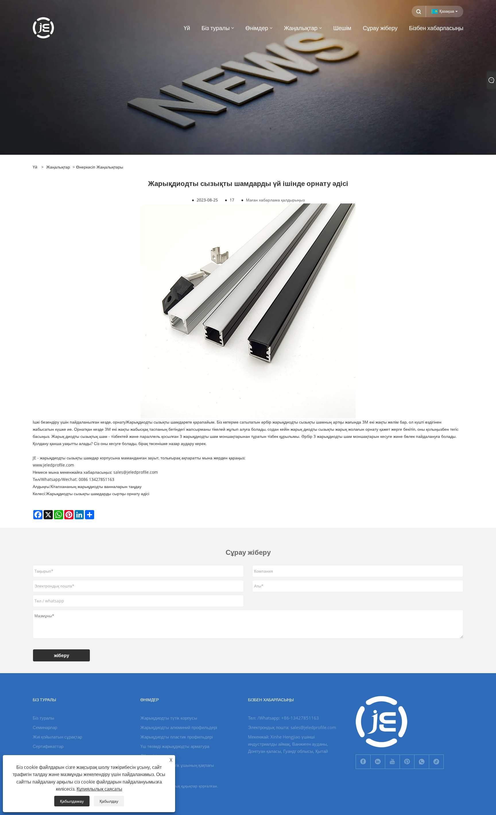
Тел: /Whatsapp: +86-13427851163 (283, 718)
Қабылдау (109, 801)
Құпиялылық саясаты (99, 789)
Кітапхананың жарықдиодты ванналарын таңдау (96, 486)
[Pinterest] (407, 762)
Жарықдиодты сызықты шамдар (156, 422)
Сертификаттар (48, 746)
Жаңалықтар (58, 167)
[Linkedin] (377, 762)
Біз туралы (43, 718)
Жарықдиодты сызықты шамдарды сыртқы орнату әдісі (97, 493)
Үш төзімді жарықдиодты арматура (174, 746)
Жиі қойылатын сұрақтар (57, 737)
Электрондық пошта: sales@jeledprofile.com (292, 727)
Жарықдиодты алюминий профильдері (178, 727)
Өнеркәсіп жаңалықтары (99, 167)
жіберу (61, 655)
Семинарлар (45, 727)
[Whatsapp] (421, 762)
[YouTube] (392, 762)
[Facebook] (363, 762)
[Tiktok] (436, 762)
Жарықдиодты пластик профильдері (176, 737)
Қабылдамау (72, 801)
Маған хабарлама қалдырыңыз (275, 200)
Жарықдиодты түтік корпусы (168, 718)
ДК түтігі (148, 756)
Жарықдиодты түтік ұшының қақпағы (177, 765)
